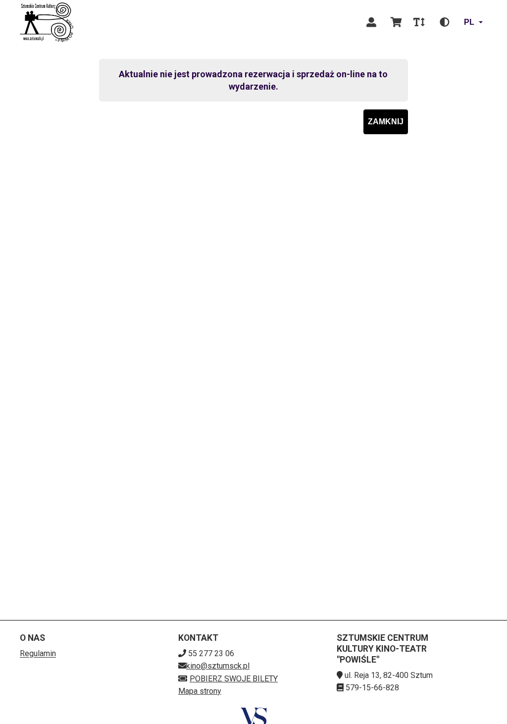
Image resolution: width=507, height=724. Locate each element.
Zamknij (386, 121)
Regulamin (38, 653)
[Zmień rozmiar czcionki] (419, 22)
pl (469, 22)
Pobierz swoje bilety (234, 678)
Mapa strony (199, 691)
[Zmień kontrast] (445, 22)
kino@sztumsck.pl (218, 666)
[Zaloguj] (371, 22)
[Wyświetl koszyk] (396, 22)
